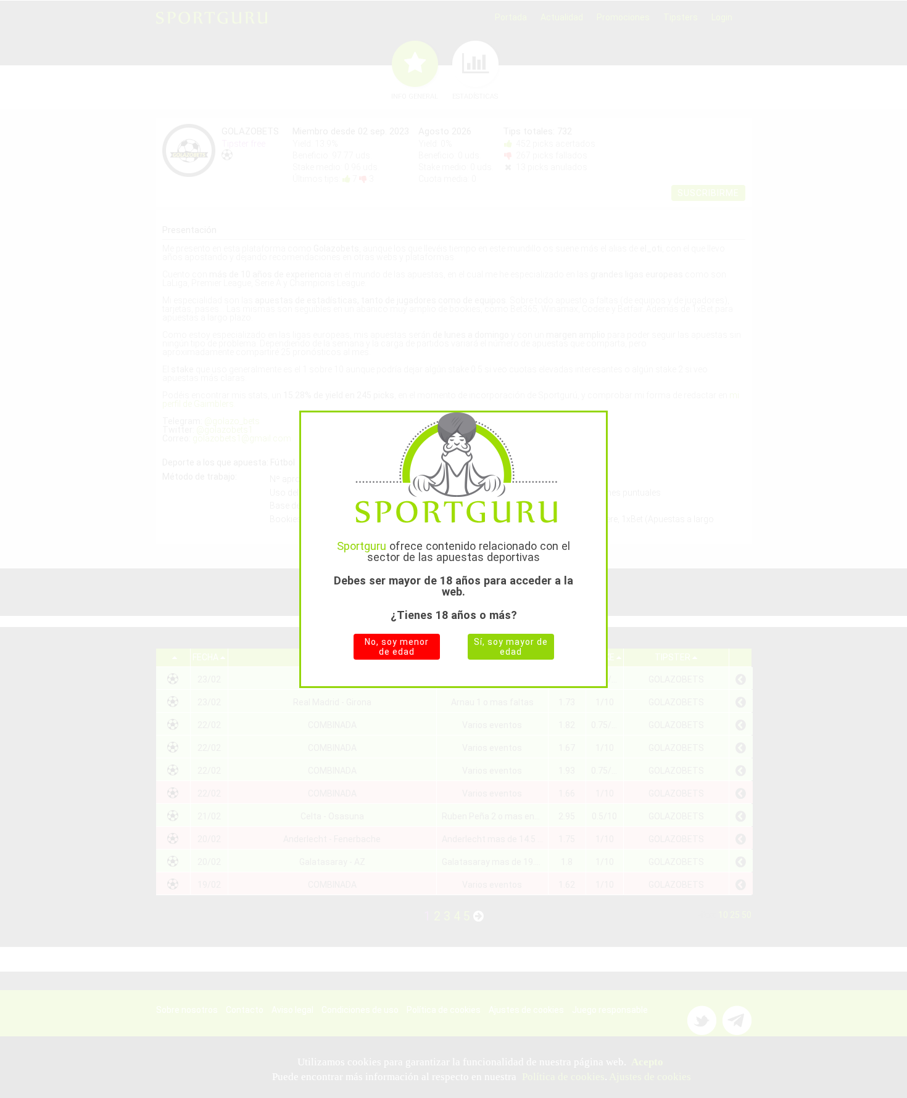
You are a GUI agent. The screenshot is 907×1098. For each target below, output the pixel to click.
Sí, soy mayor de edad (511, 647)
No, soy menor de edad (397, 647)
